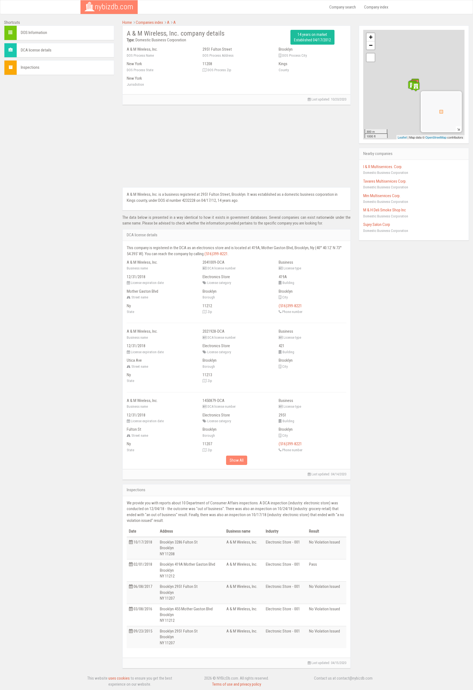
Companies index (149, 22)
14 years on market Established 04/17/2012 (312, 37)
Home (127, 22)
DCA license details (36, 50)
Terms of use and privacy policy (236, 684)
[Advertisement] (59, 117)
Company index (376, 7)
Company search (342, 7)
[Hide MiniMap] (458, 128)
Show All (237, 460)
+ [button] (371, 37)
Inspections (30, 67)
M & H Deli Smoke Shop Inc (384, 210)
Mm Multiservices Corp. (381, 195)
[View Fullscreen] (371, 57)
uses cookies (119, 678)
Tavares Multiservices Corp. (384, 181)
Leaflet (402, 137)
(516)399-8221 (216, 253)
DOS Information (34, 32)
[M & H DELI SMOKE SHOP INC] (415, 87)
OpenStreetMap (435, 137)
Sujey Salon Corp (376, 224)
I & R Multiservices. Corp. (382, 166)
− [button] (371, 45)
